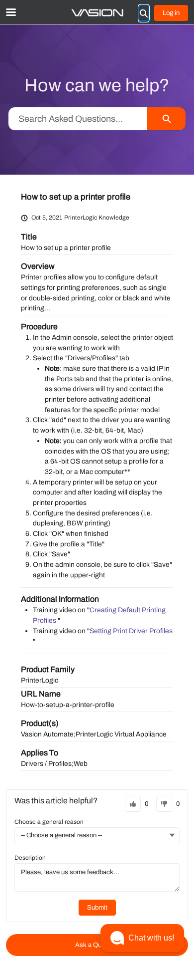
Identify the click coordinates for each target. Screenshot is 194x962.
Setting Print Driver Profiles (131, 631)
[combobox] (77, 118)
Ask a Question (97, 945)
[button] (142, 938)
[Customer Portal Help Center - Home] (97, 12)
